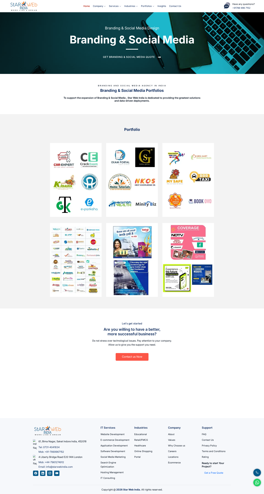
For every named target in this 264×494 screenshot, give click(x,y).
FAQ (204, 434)
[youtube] (56, 473)
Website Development (113, 434)
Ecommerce (174, 462)
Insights (162, 6)
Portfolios (146, 6)
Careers (172, 451)
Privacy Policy (209, 445)
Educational (140, 434)
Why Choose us (176, 445)
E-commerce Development (115, 439)
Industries (130, 6)
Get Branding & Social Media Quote (129, 56)
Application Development (114, 445)
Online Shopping (143, 451)
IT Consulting (108, 478)
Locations (173, 456)
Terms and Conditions (214, 451)
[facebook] (35, 473)
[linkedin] (42, 473)
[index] (23, 6)
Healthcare (140, 445)
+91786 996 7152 (241, 7)
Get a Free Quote (213, 472)
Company (98, 6)
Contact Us (175, 6)
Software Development (113, 451)
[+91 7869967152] (257, 472)
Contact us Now (132, 356)
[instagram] (49, 473)
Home (86, 6)
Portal (137, 456)
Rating (205, 456)
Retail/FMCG (141, 439)
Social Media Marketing (113, 456)
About (171, 434)
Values (171, 439)
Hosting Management (112, 472)
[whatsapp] (257, 482)
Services (114, 6)
